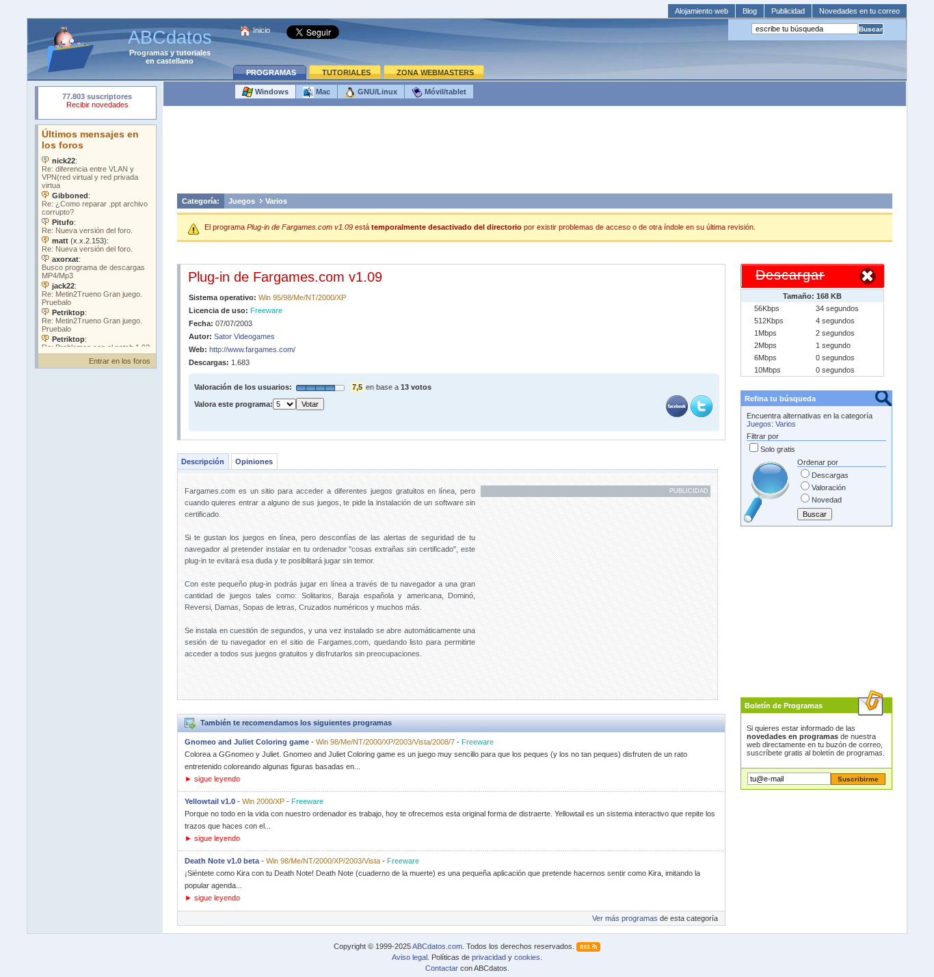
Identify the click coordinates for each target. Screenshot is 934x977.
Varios (276, 201)
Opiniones (254, 461)
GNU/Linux (376, 92)
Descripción (202, 461)
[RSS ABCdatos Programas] (588, 946)
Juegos (241, 201)
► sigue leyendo (212, 779)
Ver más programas (625, 918)
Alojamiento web (701, 11)
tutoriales (193, 53)
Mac (322, 92)
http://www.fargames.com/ (252, 349)
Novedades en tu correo (859, 11)
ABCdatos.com (437, 946)
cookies (527, 957)
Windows (271, 92)
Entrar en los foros (119, 361)
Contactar (441, 968)
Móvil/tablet (444, 92)
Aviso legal (409, 957)
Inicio (261, 30)
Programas (148, 53)
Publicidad (788, 11)
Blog (750, 11)
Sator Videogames (244, 336)
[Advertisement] (535, 153)
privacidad (489, 957)
